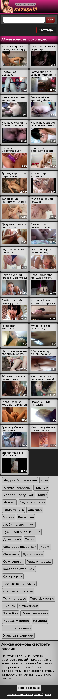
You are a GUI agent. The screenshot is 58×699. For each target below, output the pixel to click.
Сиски (30, 539)
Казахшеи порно (35, 613)
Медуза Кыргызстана (20, 480)
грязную (41, 487)
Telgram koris (13, 510)
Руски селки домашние (21, 532)
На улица (40, 621)
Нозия (45, 547)
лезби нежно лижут (18, 524)
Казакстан (26, 517)
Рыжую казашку (39, 561)
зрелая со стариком (19, 569)
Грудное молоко (32, 502)
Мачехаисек (28, 606)
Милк (42, 495)
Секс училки (13, 561)
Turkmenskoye (14, 598)
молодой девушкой (18, 495)
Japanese (35, 510)
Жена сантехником (18, 635)
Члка (44, 480)
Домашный (12, 539)
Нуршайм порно (16, 621)
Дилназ (9, 606)
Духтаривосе (33, 554)
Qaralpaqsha (12, 576)
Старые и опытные (18, 591)
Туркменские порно (19, 584)
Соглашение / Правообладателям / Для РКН (29, 694)
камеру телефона (17, 487)
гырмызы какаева (17, 628)
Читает (8, 517)
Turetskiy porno (42, 598)
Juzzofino (10, 613)
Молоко (9, 502)
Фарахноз (11, 554)
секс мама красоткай (19, 547)
